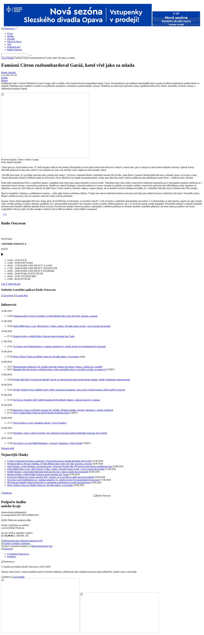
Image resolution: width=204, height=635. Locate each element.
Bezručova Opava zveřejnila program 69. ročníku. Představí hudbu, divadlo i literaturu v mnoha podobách (63, 410)
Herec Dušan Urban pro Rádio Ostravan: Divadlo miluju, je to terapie (46, 356)
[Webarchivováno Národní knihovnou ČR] (22, 540)
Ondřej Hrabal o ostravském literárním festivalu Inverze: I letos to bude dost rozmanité (48, 471)
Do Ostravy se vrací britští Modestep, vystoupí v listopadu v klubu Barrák (47, 443)
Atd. (9, 44)
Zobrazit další (7, 448)
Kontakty (11, 556)
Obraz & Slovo (14, 41)
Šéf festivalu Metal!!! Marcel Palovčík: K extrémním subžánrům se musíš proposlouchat (49, 482)
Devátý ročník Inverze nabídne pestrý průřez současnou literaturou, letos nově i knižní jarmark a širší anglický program (69, 389)
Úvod (10, 33)
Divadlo (11, 39)
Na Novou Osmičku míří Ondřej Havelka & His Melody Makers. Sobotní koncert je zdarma (56, 400)
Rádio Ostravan (14, 49)
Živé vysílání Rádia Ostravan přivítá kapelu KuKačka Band (41, 412)
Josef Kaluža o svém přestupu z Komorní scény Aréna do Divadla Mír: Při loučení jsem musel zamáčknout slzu (60, 466)
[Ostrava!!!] (7, 549)
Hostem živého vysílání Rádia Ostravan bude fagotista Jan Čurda (43, 336)
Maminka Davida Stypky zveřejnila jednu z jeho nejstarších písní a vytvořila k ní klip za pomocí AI (59, 369)
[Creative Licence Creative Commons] (15, 543)
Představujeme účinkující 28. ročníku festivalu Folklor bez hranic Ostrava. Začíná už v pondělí (57, 367)
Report (4, 80)
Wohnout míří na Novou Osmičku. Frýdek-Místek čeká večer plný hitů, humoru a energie (55, 316)
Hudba (10, 36)
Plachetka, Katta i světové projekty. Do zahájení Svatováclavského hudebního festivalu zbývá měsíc (60, 433)
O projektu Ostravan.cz (18, 554)
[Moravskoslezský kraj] (40, 546)
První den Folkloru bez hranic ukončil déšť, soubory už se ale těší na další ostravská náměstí (50, 477)
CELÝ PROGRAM (10, 284)
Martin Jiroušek (8, 72)
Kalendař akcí (13, 47)
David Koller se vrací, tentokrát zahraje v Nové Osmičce (39, 423)
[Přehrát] (2, 255)
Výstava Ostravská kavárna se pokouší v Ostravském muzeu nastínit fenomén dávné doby (49, 461)
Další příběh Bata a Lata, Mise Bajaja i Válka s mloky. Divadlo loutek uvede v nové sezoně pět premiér (62, 326)
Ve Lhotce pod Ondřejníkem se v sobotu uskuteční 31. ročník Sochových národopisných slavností (59, 346)
